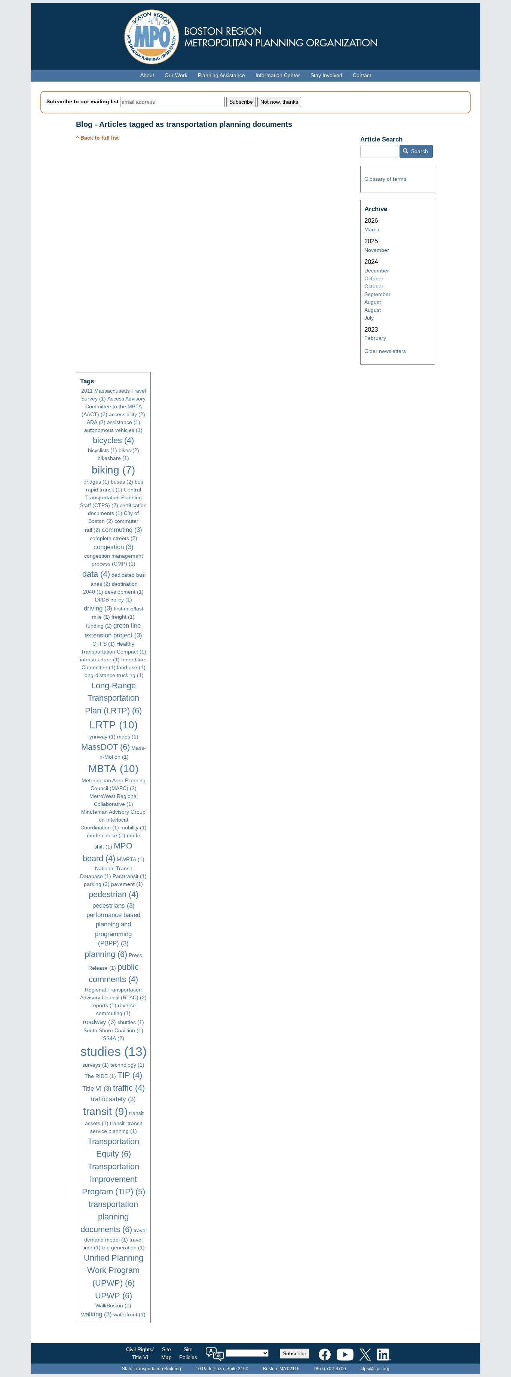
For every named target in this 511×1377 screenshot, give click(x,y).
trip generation (123, 1247)
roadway (99, 1022)
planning (106, 954)
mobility (133, 828)
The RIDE (100, 1076)
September (377, 294)
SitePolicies (188, 1353)
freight (123, 617)
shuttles (130, 1022)
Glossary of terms (385, 179)
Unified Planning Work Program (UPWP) (113, 1270)
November (376, 250)
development (124, 592)
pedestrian (113, 894)
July (369, 318)
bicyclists (102, 450)
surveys (95, 1065)
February (375, 338)
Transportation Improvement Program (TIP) (113, 1179)
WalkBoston (113, 1306)
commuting (122, 529)
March (371, 229)
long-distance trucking (113, 675)
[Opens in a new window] (325, 1353)
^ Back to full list (97, 138)
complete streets (113, 538)
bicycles (113, 440)
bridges (96, 482)
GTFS (103, 644)
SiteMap (166, 1353)
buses (122, 482)
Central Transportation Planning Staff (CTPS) (111, 497)
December (376, 271)
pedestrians (113, 905)
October (373, 278)
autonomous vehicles (113, 430)
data (96, 574)
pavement (127, 884)
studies (113, 1051)
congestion (114, 547)
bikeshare (113, 458)
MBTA (113, 768)
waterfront (129, 1314)
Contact (362, 75)
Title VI (96, 1088)
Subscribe (294, 1353)
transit (105, 1111)
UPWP (113, 1295)
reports (103, 1005)
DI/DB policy (113, 600)
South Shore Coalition (113, 1030)
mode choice (106, 835)
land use (131, 667)
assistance (123, 422)
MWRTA (130, 859)
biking (113, 470)
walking (96, 1314)
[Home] (255, 35)
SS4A (113, 1038)
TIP (129, 1075)
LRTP (113, 725)
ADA (96, 422)
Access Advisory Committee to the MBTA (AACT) (114, 406)
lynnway (102, 737)
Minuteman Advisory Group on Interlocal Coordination (113, 820)
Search (419, 151)
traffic (129, 1088)
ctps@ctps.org (375, 1368)
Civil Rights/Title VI (140, 1353)
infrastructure (100, 659)
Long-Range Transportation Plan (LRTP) (113, 698)
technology (127, 1065)
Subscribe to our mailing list (82, 101)
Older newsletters (385, 351)
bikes (129, 450)
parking (97, 884)
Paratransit (130, 876)
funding (99, 626)
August (372, 302)
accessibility (127, 414)
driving (98, 608)
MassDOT (105, 747)
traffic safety (113, 1099)
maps (127, 737)
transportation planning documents (109, 1217)
